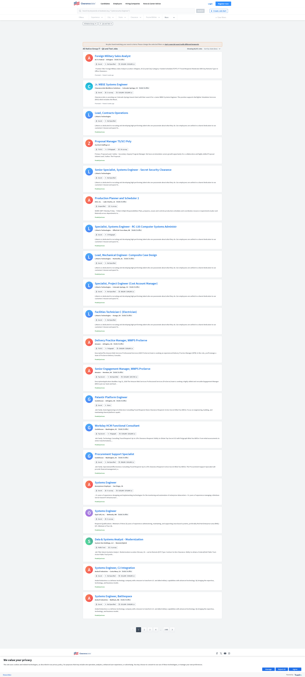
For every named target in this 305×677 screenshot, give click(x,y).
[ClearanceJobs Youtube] (225, 653)
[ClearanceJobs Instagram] (229, 653)
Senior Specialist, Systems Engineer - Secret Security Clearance (133, 170)
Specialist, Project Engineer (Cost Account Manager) (126, 283)
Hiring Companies (132, 3)
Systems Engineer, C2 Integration (115, 568)
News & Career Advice (152, 3)
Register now (223, 4)
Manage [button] (268, 669)
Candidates (105, 3)
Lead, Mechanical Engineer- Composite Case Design (126, 255)
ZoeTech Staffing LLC (102, 145)
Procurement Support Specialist (114, 454)
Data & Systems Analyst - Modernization (119, 539)
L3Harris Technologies (103, 116)
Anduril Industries (101, 571)
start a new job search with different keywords (182, 44)
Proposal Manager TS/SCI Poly (113, 141)
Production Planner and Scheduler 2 (117, 198)
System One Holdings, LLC (104, 543)
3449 (166, 629)
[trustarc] (298, 675)
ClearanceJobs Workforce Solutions (107, 88)
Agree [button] (295, 669)
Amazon (98, 344)
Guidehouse (99, 401)
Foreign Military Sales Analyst (113, 56)
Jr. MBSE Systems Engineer (111, 84)
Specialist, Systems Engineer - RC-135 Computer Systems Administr (136, 226)
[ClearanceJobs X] (221, 653)
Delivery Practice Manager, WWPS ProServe (121, 340)
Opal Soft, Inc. (100, 514)
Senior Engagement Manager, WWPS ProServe (122, 369)
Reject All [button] (281, 669)
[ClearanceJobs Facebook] (217, 653)
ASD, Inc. (98, 202)
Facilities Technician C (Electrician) (116, 312)
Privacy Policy (7, 675)
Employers (117, 3)
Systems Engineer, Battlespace (113, 596)
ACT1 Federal (99, 60)
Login (210, 4)
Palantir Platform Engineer (111, 397)
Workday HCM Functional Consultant (117, 425)
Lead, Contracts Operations (111, 113)
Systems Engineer (105, 482)
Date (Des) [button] (214, 49)
